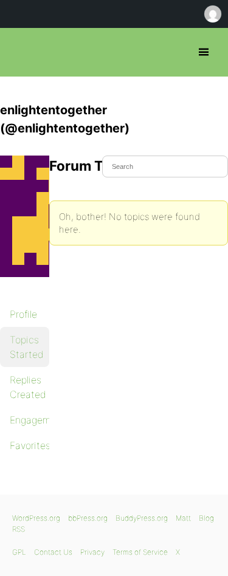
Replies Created (28, 387)
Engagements (29, 420)
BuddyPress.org (142, 518)
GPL (19, 552)
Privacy (92, 552)
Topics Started (27, 347)
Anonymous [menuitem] (212, 14)
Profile (23, 314)
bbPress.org (20, 52)
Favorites (29, 445)
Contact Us (53, 552)
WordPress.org (36, 518)
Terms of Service (140, 552)
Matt (183, 518)
